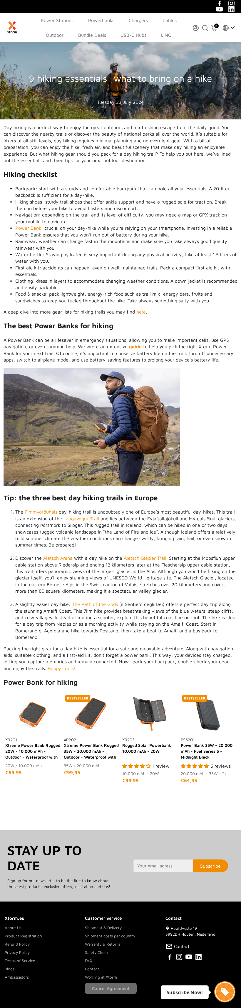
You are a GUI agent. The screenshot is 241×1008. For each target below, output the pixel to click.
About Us (13, 927)
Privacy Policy (17, 952)
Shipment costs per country (110, 936)
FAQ (88, 960)
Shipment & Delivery (103, 927)
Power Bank (28, 228)
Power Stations (57, 20)
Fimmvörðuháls (41, 511)
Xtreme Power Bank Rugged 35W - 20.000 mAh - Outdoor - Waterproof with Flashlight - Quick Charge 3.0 (91, 748)
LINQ (166, 35)
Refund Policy (17, 944)
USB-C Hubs (133, 35)
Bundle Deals (92, 35)
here (141, 311)
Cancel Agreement (111, 988)
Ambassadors (17, 977)
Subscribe (210, 866)
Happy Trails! (62, 668)
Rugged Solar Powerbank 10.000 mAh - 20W (146, 745)
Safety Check (96, 952)
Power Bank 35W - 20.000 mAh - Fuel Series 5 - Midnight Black (206, 748)
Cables (170, 20)
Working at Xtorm (101, 977)
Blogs (9, 969)
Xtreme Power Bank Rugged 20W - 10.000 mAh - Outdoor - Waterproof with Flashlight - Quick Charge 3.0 (32, 748)
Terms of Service (20, 960)
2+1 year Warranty (108, 6)
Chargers (138, 20)
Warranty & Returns (102, 944)
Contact (92, 969)
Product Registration (23, 936)
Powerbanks (101, 20)
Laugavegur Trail (81, 518)
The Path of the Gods (95, 604)
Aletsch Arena (58, 558)
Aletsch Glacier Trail (145, 558)
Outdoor (54, 35)
